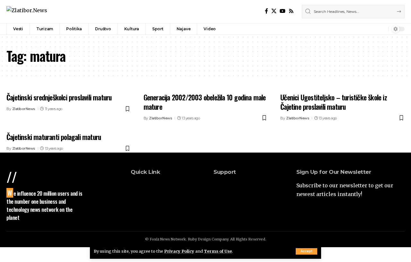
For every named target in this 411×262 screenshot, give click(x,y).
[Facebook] (266, 11)
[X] (274, 11)
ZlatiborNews (23, 109)
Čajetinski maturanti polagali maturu (53, 137)
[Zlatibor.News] (26, 11)
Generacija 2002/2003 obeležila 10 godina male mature (205, 102)
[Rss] (291, 11)
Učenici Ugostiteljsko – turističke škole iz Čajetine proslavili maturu (333, 102)
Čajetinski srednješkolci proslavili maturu (58, 97)
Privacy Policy (179, 251)
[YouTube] (282, 11)
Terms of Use (218, 251)
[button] (306, 251)
